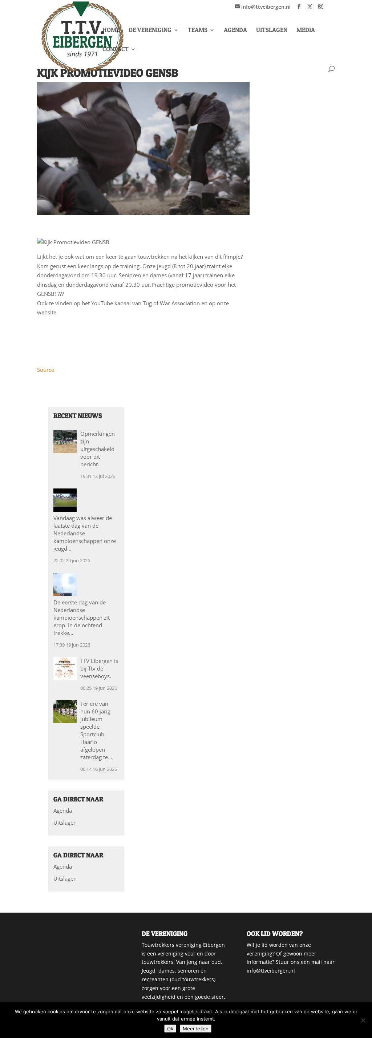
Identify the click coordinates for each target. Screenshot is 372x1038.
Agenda (235, 30)
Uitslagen (271, 30)
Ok (170, 1028)
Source (45, 369)
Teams (197, 30)
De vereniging (150, 30)
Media (305, 30)
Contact (115, 50)
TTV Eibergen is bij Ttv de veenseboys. (99, 668)
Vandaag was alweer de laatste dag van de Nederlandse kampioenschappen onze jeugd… (84, 533)
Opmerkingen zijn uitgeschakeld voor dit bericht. (97, 449)
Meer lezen (196, 1028)
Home (111, 30)
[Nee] (363, 1020)
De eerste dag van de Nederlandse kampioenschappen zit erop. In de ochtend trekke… (81, 617)
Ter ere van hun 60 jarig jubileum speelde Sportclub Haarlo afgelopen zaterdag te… (96, 730)
